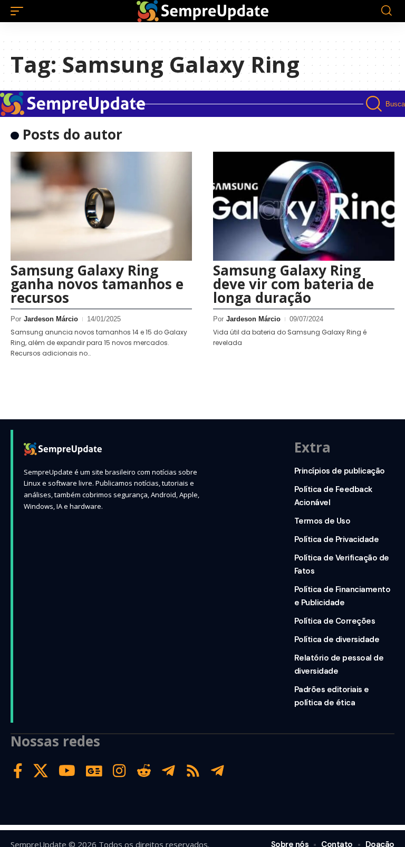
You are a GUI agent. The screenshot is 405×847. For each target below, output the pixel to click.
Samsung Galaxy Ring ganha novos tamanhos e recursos (97, 284)
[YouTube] (67, 771)
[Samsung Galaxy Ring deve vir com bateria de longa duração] (303, 206)
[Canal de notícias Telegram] (217, 771)
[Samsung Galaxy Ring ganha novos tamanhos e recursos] (101, 206)
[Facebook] (18, 771)
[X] (41, 771)
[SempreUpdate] (202, 11)
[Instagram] (119, 771)
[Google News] (94, 771)
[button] (19, 11)
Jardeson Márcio (51, 319)
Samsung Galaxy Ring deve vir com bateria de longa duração (293, 284)
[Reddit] (144, 771)
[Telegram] (168, 771)
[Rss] (193, 771)
